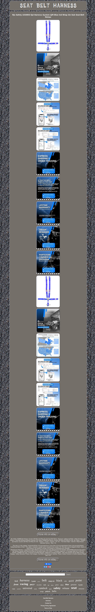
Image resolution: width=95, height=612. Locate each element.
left (48, 585)
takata (61, 585)
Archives (48, 600)
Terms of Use (48, 608)
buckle (35, 589)
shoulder (39, 585)
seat (74, 588)
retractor (81, 589)
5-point (33, 581)
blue (67, 584)
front (16, 584)
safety (57, 588)
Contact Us (48, 603)
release (65, 588)
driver (52, 585)
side (65, 581)
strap (42, 591)
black (59, 580)
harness (25, 580)
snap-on (51, 581)
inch (45, 585)
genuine (73, 585)
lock (16, 581)
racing (24, 584)
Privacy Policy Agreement (48, 605)
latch (50, 589)
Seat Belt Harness (48, 598)
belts (54, 591)
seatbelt (19, 589)
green (57, 585)
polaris (47, 591)
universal (27, 588)
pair (32, 585)
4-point (80, 585)
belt (44, 580)
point (79, 580)
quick (71, 580)
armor (38, 581)
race (13, 589)
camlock (43, 588)
